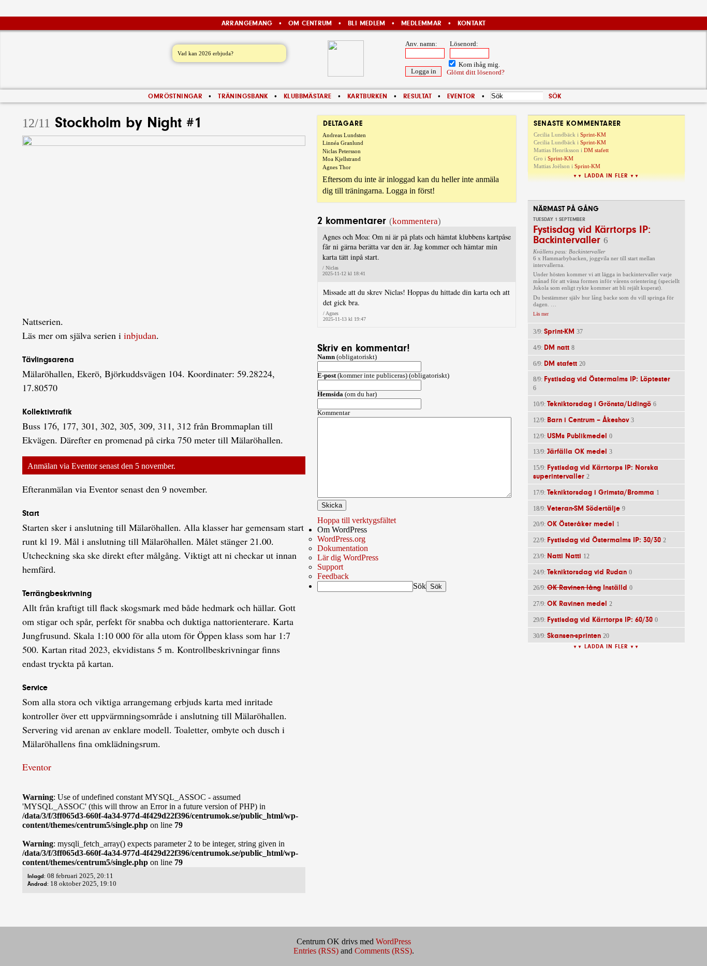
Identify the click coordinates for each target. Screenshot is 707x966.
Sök (419, 586)
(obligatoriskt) (347, 357)
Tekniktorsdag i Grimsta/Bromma (600, 492)
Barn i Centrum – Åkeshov (588, 419)
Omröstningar (175, 96)
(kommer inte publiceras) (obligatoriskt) (383, 375)
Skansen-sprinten (574, 635)
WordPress (393, 941)
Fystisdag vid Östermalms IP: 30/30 (604, 540)
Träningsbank (243, 96)
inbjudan (140, 335)
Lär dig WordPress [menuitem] (347, 557)
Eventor (461, 96)
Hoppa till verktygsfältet (356, 520)
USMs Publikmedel (577, 436)
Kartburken (367, 96)
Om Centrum (310, 23)
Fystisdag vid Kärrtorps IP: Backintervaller (592, 235)
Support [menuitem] (330, 566)
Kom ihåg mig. (478, 64)
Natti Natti (564, 556)
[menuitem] (353, 529)
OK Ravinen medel (577, 603)
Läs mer (541, 314)
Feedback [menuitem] (333, 576)
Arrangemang (247, 23)
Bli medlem (367, 23)
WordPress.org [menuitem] (341, 538)
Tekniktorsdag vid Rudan (587, 572)
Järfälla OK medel (577, 451)
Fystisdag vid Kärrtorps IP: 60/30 (600, 619)
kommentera (415, 221)
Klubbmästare (308, 96)
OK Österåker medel (580, 523)
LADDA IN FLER (606, 175)
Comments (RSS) (383, 950)
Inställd (587, 587)
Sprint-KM (593, 134)
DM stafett (596, 150)
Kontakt (472, 23)
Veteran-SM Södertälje (583, 508)
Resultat (417, 96)
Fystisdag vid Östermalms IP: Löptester (607, 379)
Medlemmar (421, 23)
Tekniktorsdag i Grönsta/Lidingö (599, 403)
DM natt (556, 347)
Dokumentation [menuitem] (342, 548)
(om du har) (347, 394)
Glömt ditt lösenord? (476, 72)
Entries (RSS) (315, 950)
